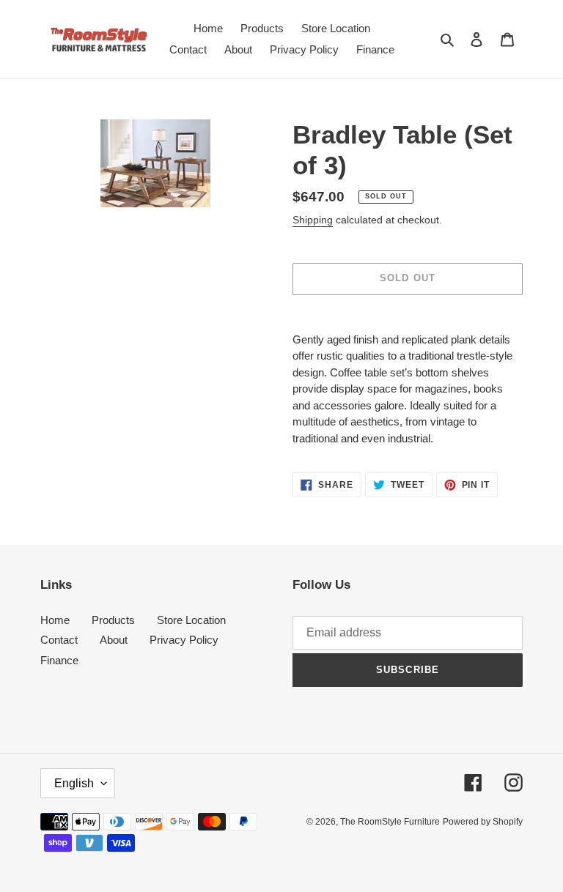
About (114, 639)
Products (113, 620)
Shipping (312, 220)
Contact (59, 639)
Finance (59, 660)
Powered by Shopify (483, 822)
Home (55, 620)
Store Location (191, 620)
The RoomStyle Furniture (390, 822)
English (74, 783)
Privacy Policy (184, 639)
